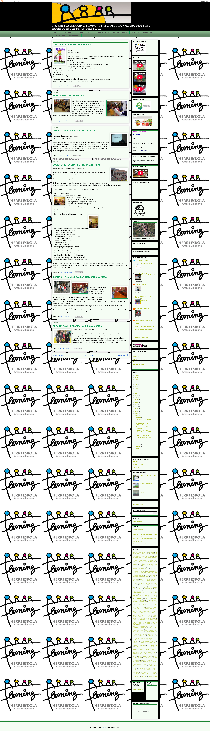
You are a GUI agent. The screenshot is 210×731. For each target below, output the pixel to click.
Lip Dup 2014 (143, 660)
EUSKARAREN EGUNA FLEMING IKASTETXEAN (77, 165)
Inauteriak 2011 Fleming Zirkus (139, 645)
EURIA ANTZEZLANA (140, 607)
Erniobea (148, 598)
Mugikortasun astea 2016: (139, 665)
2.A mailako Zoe (138, 554)
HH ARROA (69, 33)
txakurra (154, 672)
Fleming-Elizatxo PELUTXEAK (143, 320)
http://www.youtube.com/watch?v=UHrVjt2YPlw (142, 639)
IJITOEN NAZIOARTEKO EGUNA (148, 641)
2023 (136, 379)
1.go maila (135, 552)
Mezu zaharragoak (121, 355)
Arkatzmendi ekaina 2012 (145, 579)
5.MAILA (145, 563)
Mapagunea (136, 356)
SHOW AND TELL (145, 286)
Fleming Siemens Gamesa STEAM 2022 (147, 620)
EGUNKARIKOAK (151, 594)
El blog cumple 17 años (146, 263)
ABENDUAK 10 (152, 563)
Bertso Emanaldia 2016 (141, 586)
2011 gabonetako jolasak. (148, 554)
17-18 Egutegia (151, 552)
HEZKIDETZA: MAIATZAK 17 (148, 633)
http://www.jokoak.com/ (139, 541)
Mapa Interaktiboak (138, 361)
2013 (136, 402)
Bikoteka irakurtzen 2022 (149, 590)
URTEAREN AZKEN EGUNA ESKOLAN (72, 44)
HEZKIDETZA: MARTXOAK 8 (139, 634)
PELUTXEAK (136, 461)
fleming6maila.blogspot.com (144, 623)
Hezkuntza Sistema (152, 634)
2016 (136, 395)
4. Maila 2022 (139, 563)
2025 (136, 375)
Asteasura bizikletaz (150, 580)
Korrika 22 (142, 654)
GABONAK (136, 625)
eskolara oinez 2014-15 (143, 604)
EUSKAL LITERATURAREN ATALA (144, 326)
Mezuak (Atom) (97, 362)
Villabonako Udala (138, 504)
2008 (136, 413)
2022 (136, 382)
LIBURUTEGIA (74, 36)
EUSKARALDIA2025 (137, 608)
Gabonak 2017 (153, 624)
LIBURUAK (142, 658)
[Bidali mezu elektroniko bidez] (73, 86)
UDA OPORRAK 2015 (138, 673)
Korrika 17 (153, 653)
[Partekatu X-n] (77, 86)
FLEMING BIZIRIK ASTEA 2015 (141, 616)
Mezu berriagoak (59, 355)
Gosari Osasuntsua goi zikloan (140, 630)
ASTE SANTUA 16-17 (138, 580)
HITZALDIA (141, 635)
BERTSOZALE (137, 354)
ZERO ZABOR (144, 676)
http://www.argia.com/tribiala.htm (141, 543)
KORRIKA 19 (136, 654)
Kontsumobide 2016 (137, 653)
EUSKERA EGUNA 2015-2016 (143, 611)
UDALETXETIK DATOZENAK (151, 675)
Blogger (104, 727)
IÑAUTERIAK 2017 (151, 646)
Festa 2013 (147, 612)
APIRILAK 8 (146, 568)
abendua (138, 417)
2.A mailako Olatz (153, 553)
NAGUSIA (57, 33)
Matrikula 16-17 (144, 663)
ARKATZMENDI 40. (145, 577)
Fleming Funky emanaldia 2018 (139, 619)
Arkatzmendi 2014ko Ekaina (140, 572)
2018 (136, 391)
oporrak (134, 668)
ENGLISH (137, 598)
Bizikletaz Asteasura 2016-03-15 (149, 592)
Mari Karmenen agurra (137, 661)
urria (137, 441)
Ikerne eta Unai (136, 643)
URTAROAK (137, 676)
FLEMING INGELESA (140, 284)
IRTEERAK (153, 650)
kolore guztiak (151, 652)
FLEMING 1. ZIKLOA (84, 33)
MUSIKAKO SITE (59, 36)
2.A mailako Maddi (144, 553)
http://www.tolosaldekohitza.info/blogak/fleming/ (142, 638)
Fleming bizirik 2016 (142, 614)
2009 (136, 411)
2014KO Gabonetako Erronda (149, 557)
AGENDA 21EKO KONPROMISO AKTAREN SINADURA (80, 277)
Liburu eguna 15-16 (148, 657)
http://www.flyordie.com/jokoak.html (142, 532)
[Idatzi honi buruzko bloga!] (75, 86)
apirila (138, 448)
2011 (136, 406)
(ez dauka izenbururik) (146, 483)
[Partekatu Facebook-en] (78, 86)
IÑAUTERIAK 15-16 (151, 643)
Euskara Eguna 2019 (151, 607)
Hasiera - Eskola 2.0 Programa (143, 329)
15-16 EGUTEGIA (142, 552)
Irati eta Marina (136, 650)
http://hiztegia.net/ (138, 521)
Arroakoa (154, 579)
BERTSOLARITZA (148, 588)
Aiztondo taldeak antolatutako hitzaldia (74, 130)
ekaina (138, 444)
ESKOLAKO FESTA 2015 (143, 603)
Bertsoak (141, 588)
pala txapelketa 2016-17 (145, 669)
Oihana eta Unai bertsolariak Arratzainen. (147, 667)
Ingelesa (146, 648)
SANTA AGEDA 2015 (144, 671)
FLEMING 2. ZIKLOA (102, 33)
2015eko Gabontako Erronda (139, 558)
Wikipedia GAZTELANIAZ (140, 367)
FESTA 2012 (140, 612)
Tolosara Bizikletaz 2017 (145, 672)
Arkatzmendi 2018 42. (138, 575)
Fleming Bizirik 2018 (141, 615)
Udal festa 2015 (151, 673)
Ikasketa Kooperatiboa (141, 337)
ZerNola (137, 323)
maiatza (138, 446)
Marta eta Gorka (147, 661)
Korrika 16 (146, 653)
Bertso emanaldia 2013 (144, 584)
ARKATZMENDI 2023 (150, 575)
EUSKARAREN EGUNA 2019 (139, 609)
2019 (136, 388)
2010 (136, 408)
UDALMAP (136, 359)
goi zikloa (154, 629)
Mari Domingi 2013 (152, 660)
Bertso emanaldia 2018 (143, 587)
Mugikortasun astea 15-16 (149, 664)
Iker (155, 642)
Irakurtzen (154, 649)
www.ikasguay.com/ (138, 529)
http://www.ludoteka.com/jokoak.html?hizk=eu (145, 538)
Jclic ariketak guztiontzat (139, 652)
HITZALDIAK (151, 635)
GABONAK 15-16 (144, 624)
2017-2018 (150, 560)
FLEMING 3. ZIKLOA (120, 33)
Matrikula (154, 661)
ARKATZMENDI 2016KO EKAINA (147, 573)
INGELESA (135, 33)
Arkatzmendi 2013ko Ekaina (151, 571)
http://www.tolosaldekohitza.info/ (139, 637)
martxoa (138, 450)
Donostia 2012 (143, 594)
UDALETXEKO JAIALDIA (138, 675)
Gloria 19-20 (147, 629)
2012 (136, 404)
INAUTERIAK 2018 (138, 648)
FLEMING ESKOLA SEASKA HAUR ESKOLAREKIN (77, 326)
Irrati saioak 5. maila (145, 650)
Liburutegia (137, 660)
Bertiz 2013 (135, 584)
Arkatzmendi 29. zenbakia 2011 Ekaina (141, 576)
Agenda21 (135, 564)
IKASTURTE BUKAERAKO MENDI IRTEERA (142, 642)
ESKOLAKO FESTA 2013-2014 (140, 601)
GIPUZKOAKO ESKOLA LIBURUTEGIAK (141, 261)
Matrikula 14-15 (136, 663)
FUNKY (153, 623)
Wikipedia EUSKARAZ (139, 364)
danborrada (135, 594)
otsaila (138, 453)
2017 (136, 393)
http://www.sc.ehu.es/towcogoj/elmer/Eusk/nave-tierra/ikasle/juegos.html (145, 535)
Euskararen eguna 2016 (149, 608)
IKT (143, 643)
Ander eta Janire (145, 565)
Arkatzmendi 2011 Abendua (138, 571)
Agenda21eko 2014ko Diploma (146, 564)
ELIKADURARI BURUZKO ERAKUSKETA (142, 595)
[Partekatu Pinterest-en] (80, 86)
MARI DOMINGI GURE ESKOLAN (69, 95)
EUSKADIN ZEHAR (138, 464)
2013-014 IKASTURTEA (147, 556)
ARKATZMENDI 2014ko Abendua (149, 569)
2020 (136, 386)
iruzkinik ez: (67, 121)
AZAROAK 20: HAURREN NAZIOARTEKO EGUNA (145, 583)
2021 (136, 384)
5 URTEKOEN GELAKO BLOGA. (143, 309)
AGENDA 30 (147, 33)
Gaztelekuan (143, 627)
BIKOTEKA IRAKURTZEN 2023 (140, 591)
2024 (136, 377)
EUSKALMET (136, 246)
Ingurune (147, 649)
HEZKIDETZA (136, 633)
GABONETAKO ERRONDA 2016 (140, 626)
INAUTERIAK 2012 (152, 645)
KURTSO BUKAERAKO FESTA (144, 656)
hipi (134, 635)
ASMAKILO (136, 467)
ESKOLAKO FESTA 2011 (151, 600)
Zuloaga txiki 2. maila (153, 676)
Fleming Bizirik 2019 (151, 615)
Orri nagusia (90, 355)
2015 (136, 397)
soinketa (153, 671)
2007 (136, 415)
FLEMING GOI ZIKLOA (141, 273)
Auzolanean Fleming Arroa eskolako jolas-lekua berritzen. (145, 582)
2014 (136, 400)
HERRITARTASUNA (151, 631)
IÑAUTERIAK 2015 (140, 646)
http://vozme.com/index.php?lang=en (138, 688)
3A (133, 563)
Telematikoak (136, 672)
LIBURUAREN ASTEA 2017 (151, 658)
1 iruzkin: (67, 86)
